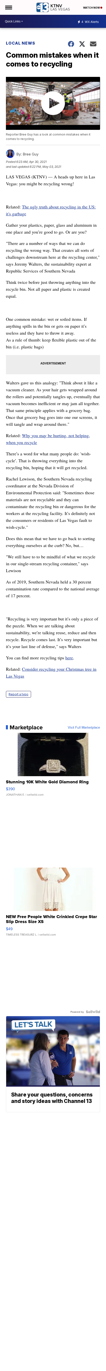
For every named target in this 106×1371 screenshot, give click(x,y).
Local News (20, 43)
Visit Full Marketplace (84, 727)
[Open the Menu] (8, 7)
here (69, 658)
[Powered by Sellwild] (93, 1011)
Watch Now (91, 7)
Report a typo (18, 694)
